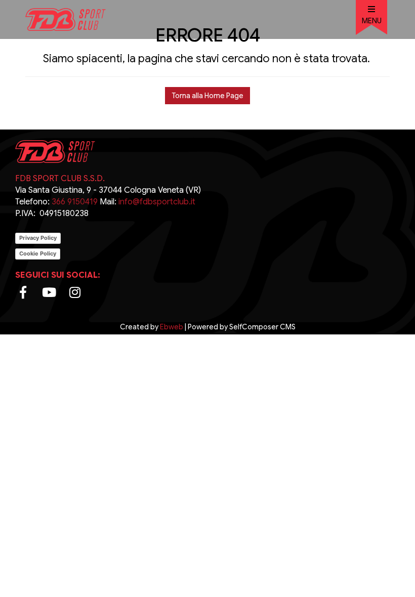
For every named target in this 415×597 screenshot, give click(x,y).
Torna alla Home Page (207, 95)
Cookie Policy (37, 253)
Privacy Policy (38, 237)
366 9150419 (74, 202)
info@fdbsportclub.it (156, 202)
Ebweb (171, 326)
